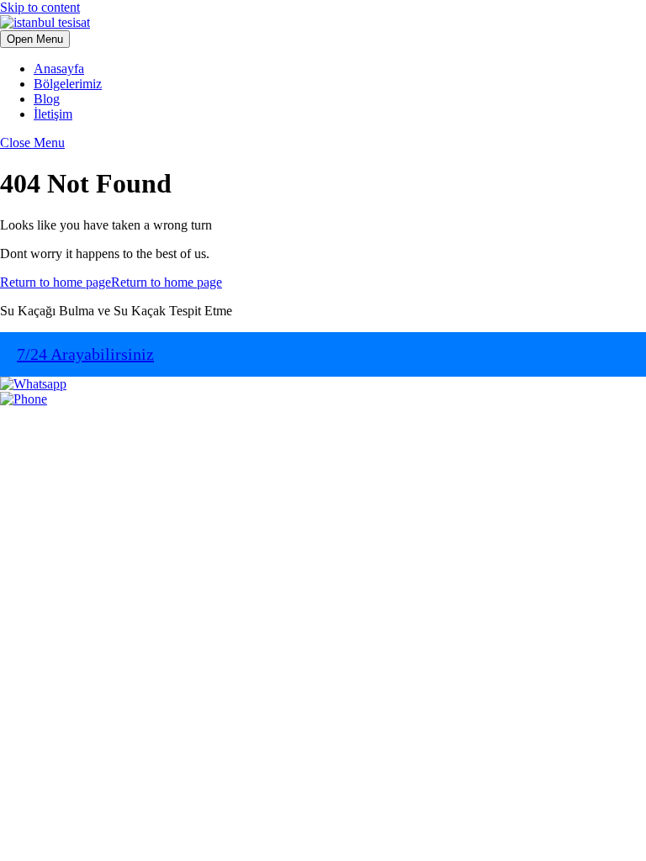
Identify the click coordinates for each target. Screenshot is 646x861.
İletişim (53, 114)
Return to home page (111, 282)
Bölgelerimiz (68, 84)
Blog (47, 99)
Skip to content (40, 7)
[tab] (35, 39)
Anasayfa (59, 68)
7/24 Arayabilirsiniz (85, 354)
